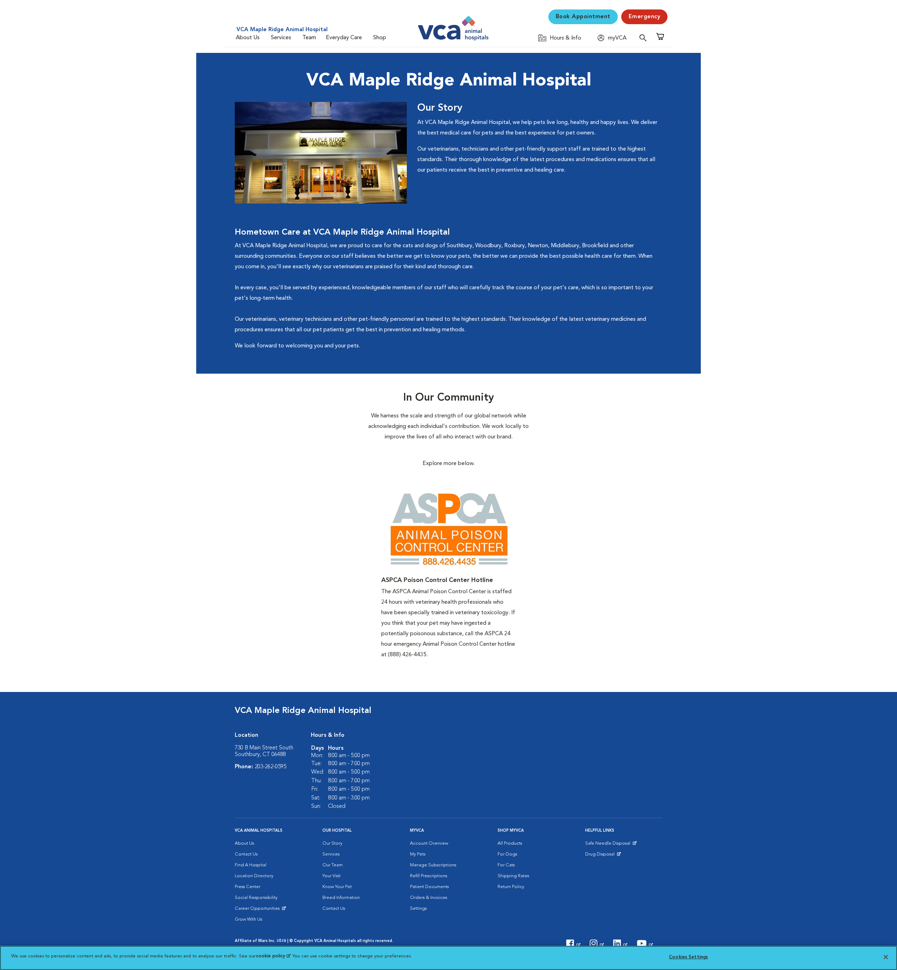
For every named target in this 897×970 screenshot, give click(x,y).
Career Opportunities (258, 910)
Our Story (332, 843)
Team (309, 38)
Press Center (247, 887)
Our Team (332, 865)
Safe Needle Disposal (608, 845)
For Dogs (507, 854)
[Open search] (645, 37)
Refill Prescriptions (428, 876)
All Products (510, 843)
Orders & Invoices (428, 897)
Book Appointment (583, 17)
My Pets (417, 854)
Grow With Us (248, 919)
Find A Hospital (250, 865)
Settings (418, 908)
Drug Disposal (603, 856)
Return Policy (511, 887)
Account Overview (429, 843)
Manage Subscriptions (433, 865)
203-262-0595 (270, 767)
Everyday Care (344, 38)
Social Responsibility (256, 897)
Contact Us (246, 854)
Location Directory (254, 876)
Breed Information (341, 897)
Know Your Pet (337, 887)
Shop (379, 38)
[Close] (885, 957)
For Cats (506, 865)
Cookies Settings (688, 957)
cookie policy (273, 956)
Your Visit (331, 876)
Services (281, 38)
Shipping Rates (513, 876)
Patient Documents (429, 887)
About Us (248, 38)
